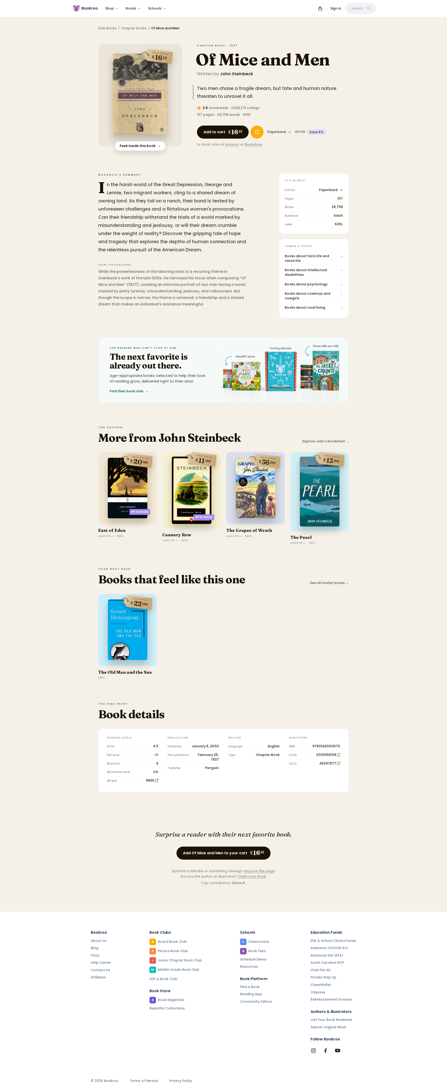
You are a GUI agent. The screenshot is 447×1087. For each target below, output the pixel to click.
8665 (150, 780)
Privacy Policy (180, 1081)
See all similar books (329, 583)
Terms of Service (144, 1081)
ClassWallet (321, 984)
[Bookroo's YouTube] (337, 1050)
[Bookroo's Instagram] (313, 1050)
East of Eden (111, 530)
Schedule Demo (253, 959)
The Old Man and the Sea (125, 672)
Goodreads (218, 108)
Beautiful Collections (167, 1008)
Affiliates (98, 977)
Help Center (101, 962)
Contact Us (100, 970)
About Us (98, 940)
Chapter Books (134, 28)
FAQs (95, 955)
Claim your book (252, 876)
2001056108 (326, 754)
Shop (109, 8)
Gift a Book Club (163, 979)
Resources (249, 966)
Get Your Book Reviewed (331, 1019)
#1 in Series (139, 512)
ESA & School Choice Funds (333, 940)
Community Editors (256, 1001)
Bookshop (253, 144)
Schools (155, 8)
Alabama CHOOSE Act (329, 948)
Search (357, 8)
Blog (94, 948)
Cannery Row (176, 534)
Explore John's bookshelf (325, 441)
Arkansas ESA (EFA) (327, 955)
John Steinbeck (236, 74)
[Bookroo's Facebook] (325, 1050)
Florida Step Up (323, 977)
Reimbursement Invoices (331, 999)
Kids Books (107, 28)
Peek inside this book (140, 146)
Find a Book (250, 986)
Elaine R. (239, 883)
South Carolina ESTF (327, 962)
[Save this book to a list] (257, 132)
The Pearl (301, 537)
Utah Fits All (320, 970)
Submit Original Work (328, 1027)
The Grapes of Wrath (249, 530)
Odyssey (318, 992)
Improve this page (259, 871)
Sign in (335, 8)
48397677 (327, 763)
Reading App (251, 994)
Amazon (232, 144)
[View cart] (320, 8)
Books (131, 8)
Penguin (212, 768)
